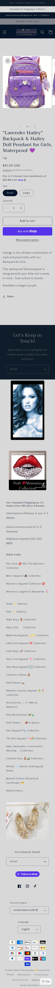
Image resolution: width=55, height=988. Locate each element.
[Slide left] (20, 126)
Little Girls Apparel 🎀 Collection (26, 643)
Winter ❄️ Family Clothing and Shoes (24, 768)
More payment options (27, 240)
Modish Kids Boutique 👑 (25, 970)
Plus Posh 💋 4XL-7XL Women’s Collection (25, 565)
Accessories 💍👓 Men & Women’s (21, 704)
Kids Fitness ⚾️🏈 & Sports (22, 722)
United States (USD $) (26, 910)
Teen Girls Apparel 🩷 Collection (26, 659)
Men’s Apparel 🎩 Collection (23, 575)
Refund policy (24, 975)
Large (26, 192)
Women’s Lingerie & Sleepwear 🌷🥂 (27, 593)
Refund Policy (14, 790)
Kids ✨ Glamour (16, 611)
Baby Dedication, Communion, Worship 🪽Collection (24, 748)
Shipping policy (39, 980)
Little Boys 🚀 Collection (21, 651)
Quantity (8, 201)
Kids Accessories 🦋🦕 (20, 714)
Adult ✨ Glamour (17, 603)
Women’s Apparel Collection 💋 (25, 583)
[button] (5, 32)
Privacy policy (41, 975)
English (26, 929)
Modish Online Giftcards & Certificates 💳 (22, 780)
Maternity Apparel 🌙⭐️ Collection (27, 635)
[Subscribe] (45, 369)
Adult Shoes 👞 (15, 682)
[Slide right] (34, 126)
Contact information (29, 985)
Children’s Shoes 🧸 (18, 674)
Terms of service (20, 980)
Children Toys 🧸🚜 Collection (24, 758)
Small (10, 192)
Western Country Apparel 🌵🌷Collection (25, 692)
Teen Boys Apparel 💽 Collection (26, 667)
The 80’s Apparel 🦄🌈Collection (26, 738)
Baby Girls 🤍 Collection (21, 627)
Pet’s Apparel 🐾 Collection (22, 730)
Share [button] (10, 296)
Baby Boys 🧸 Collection (21, 619)
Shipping (7, 170)
